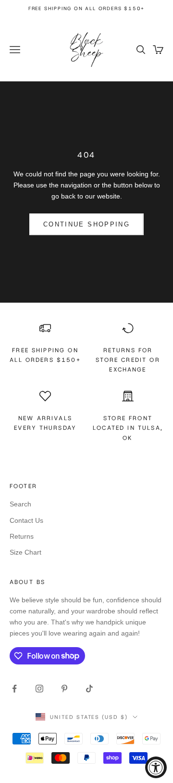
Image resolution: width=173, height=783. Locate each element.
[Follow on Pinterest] (64, 688)
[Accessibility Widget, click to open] (156, 767)
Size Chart (25, 552)
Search (20, 504)
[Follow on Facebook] (14, 688)
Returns (22, 536)
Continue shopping (86, 224)
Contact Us (26, 520)
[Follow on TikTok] (89, 688)
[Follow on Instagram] (39, 688)
